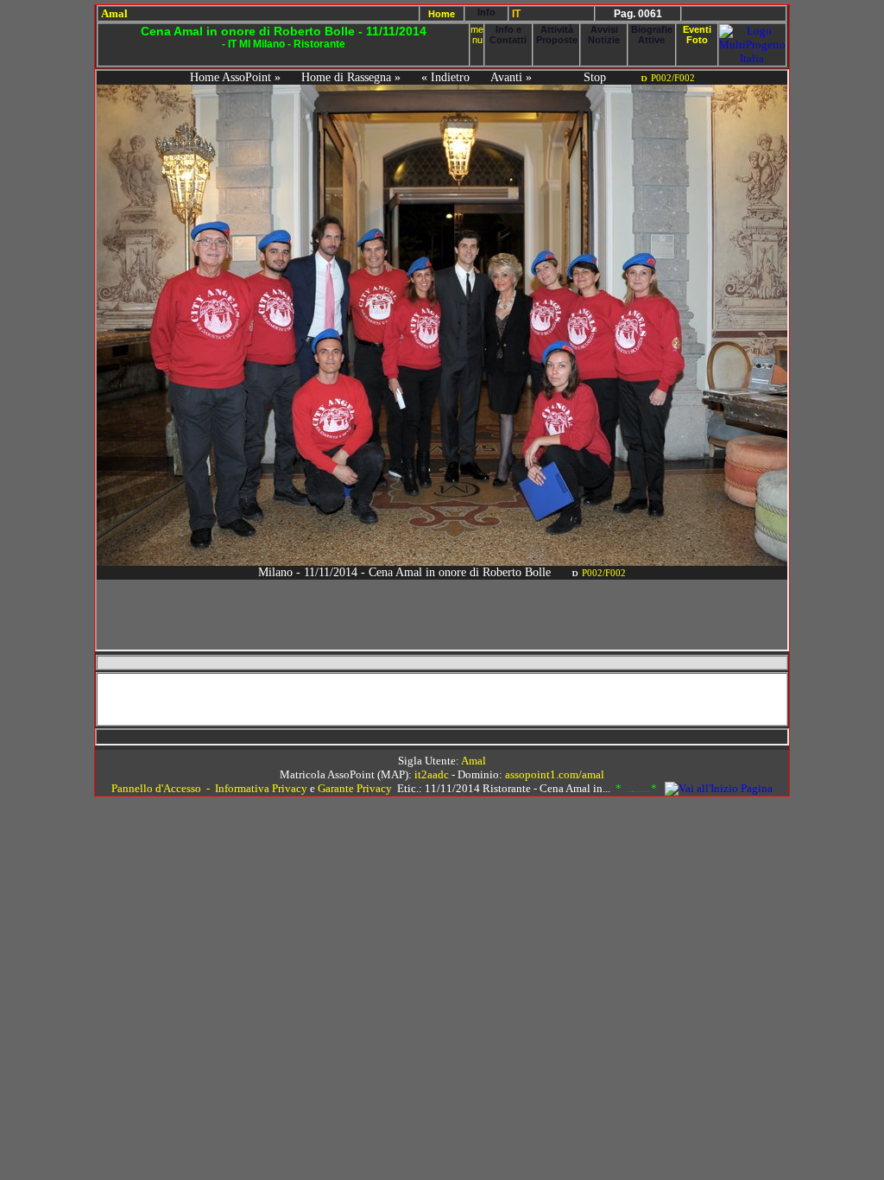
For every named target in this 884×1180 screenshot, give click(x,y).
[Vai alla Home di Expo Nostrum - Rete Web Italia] (752, 58)
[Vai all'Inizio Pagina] (719, 788)
